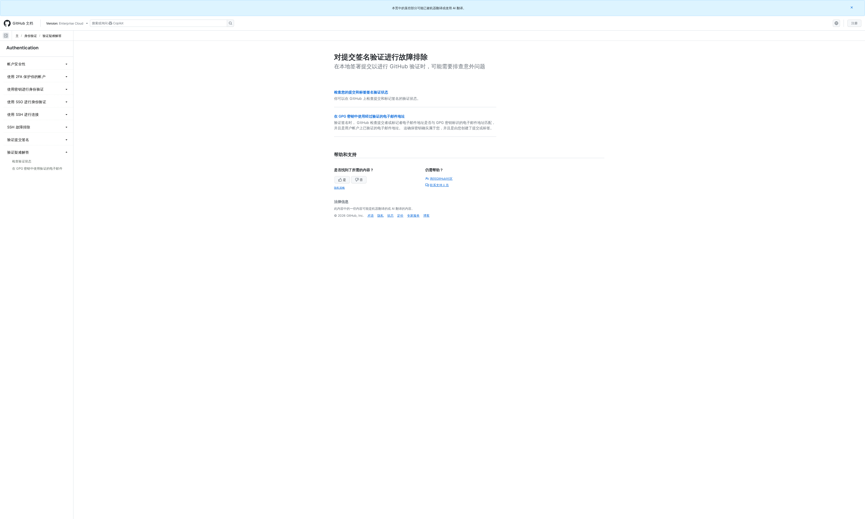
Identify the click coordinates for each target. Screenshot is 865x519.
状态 (390, 215)
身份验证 (30, 36)
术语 (370, 215)
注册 (854, 23)
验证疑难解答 (52, 36)
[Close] (852, 7)
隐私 (380, 215)
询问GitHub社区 (441, 178)
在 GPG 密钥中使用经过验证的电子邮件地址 (369, 116)
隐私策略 (339, 187)
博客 (426, 215)
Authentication (22, 47)
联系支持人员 (439, 185)
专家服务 (413, 215)
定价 (400, 215)
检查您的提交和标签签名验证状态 (361, 92)
